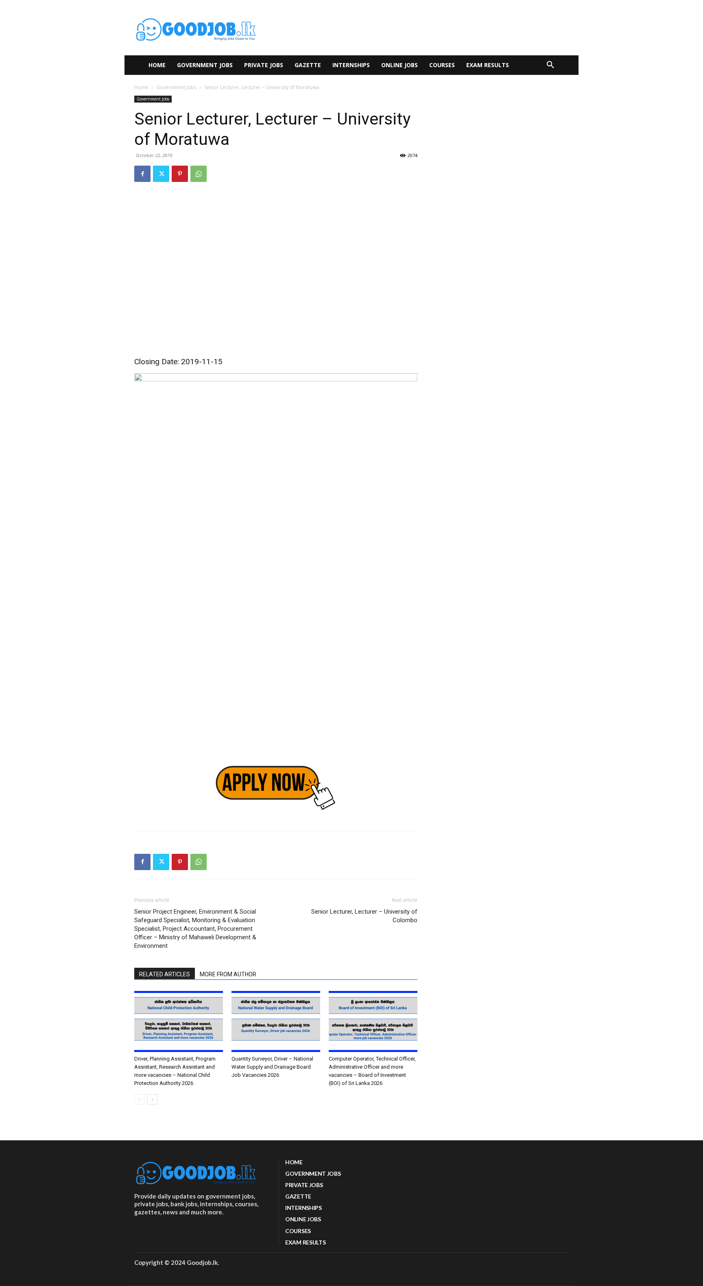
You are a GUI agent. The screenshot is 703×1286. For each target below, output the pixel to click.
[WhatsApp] (198, 174)
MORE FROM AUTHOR (228, 974)
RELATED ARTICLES (164, 974)
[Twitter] (161, 174)
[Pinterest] (180, 174)
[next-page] (152, 1099)
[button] (550, 65)
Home (141, 87)
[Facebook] (142, 174)
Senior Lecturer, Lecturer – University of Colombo (364, 916)
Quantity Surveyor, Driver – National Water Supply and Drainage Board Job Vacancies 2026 (272, 1067)
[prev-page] (139, 1099)
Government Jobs (176, 87)
